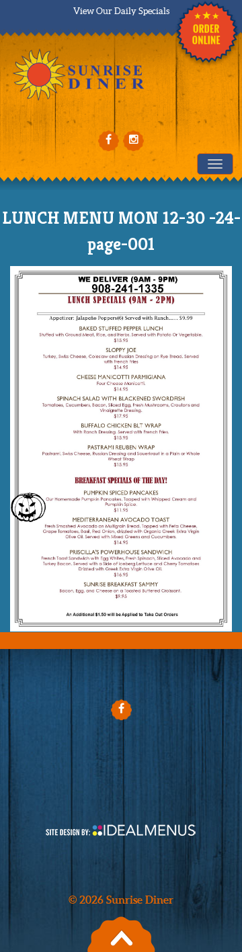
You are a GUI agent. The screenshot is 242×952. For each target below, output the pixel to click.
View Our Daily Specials (121, 11)
